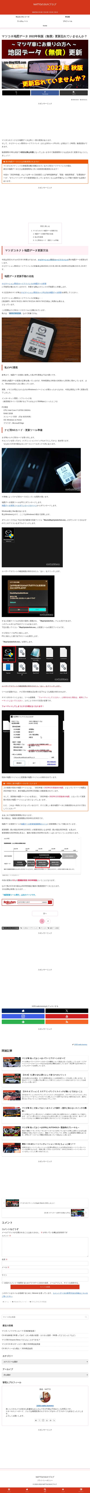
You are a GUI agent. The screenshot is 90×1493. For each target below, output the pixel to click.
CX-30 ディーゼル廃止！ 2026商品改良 (17, 1348)
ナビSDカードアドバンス (29, 928)
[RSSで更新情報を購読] (66, 1022)
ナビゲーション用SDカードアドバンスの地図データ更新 (24, 284)
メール (5, 1267)
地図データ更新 (54, 928)
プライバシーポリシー (45, 1480)
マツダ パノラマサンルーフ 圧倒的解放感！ (19, 1331)
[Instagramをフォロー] (23, 1016)
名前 (4, 1259)
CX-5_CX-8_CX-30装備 (11, 928)
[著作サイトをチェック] (23, 1011)
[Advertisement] (45, 120)
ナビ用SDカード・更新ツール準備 (46, 240)
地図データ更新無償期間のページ (34, 824)
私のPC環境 (39, 237)
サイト (4, 1275)
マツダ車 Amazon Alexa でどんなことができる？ (21, 1340)
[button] (74, 92)
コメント (6, 1236)
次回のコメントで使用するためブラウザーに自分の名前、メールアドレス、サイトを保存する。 (42, 1283)
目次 (42, 226)
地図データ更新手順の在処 (44, 234)
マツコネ (43, 928)
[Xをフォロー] (66, 1011)
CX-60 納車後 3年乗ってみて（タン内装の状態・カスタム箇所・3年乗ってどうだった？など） (39, 1335)
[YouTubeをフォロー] (66, 1016)
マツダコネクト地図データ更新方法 (45, 231)
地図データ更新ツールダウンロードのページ (19, 505)
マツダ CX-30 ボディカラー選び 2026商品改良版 (21, 1344)
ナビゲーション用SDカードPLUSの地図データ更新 (41, 292)
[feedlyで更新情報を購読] (23, 1022)
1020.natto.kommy (45, 1406)
